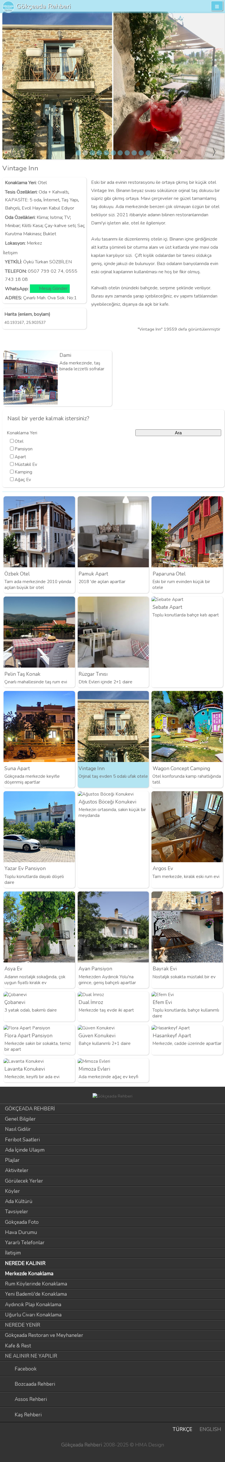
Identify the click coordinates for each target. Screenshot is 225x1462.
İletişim (13, 1253)
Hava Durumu (21, 1232)
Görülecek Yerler (24, 1181)
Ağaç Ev (23, 480)
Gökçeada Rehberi (43, 6)
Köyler (12, 1191)
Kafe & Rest (18, 1345)
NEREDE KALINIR (25, 1263)
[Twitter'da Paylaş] (208, 340)
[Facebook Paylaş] (218, 340)
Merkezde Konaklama (29, 1273)
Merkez (34, 243)
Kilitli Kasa (32, 225)
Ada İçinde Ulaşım (25, 1150)
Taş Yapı (70, 200)
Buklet (49, 234)
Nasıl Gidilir (18, 1129)
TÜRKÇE (182, 1429)
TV (67, 217)
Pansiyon (24, 449)
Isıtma (56, 217)
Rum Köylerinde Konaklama (36, 1283)
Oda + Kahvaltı (53, 192)
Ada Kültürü (18, 1201)
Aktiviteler (16, 1170)
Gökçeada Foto (22, 1222)
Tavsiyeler (16, 1211)
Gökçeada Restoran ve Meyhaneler (44, 1335)
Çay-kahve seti (60, 225)
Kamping (23, 472)
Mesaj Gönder (53, 289)
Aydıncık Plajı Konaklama (33, 1304)
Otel (42, 182)
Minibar (12, 225)
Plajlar (12, 1160)
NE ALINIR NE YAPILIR (31, 1356)
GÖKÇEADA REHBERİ (30, 1108)
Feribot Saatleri (22, 1139)
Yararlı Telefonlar (25, 1242)
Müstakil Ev (26, 464)
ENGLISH (210, 1429)
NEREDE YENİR (22, 1325)
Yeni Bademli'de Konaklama (36, 1294)
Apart (20, 457)
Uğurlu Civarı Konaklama (33, 1314)
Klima (42, 217)
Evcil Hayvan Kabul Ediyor (48, 208)
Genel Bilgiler (20, 1119)
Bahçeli (12, 208)
